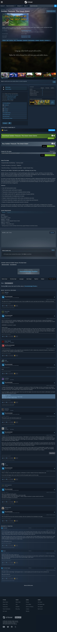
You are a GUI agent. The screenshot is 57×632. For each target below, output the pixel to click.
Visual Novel (25, 40)
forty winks (7, 311)
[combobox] (42, 6)
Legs (6, 360)
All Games (3, 9)
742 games (6, 379)
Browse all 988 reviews (28, 585)
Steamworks (5, 606)
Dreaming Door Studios (26, 35)
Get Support (40, 606)
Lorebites (7, 378)
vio (5, 463)
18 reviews (6, 361)
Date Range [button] (28, 278)
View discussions (6, 116)
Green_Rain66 (8, 341)
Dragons (4, 40)
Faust (6, 427)
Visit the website (6, 103)
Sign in (2, 81)
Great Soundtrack (31, 40)
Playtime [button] (36, 278)
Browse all (52, 151)
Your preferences (13, 264)
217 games (6, 410)
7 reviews (6, 465)
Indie (7, 40)
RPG (15, 40)
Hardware (17, 606)
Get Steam (40, 602)
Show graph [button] (51, 278)
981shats (6, 292)
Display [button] (42, 278)
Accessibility (28, 604)
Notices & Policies (29, 606)
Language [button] (21, 278)
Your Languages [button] (8, 283)
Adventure (11, 40)
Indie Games (8, 9)
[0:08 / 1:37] (28, 57)
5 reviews (6, 312)
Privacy (27, 602)
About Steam (5, 602)
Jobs (17, 604)
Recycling (18, 608)
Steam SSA (5, 604)
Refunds (27, 611)
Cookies (27, 608)
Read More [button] (52, 453)
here (25, 254)
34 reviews (12, 379)
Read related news (6, 114)
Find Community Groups (7, 118)
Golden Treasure (10, 99)
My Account (40, 608)
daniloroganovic (8, 485)
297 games (6, 429)
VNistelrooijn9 (8, 507)
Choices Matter (19, 40)
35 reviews (12, 342)
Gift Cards (5, 611)
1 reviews (6, 293)
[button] (3, 5)
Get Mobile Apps (41, 604)
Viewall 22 (52, 102)
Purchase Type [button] (13, 278)
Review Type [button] (4, 278)
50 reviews (12, 429)
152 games (6, 342)
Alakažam (7, 409)
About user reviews (5, 264)
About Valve (18, 602)
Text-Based (47, 40)
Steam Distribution (6, 608)
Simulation (37, 40)
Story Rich (42, 40)
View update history (7, 112)
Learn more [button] (51, 130)
